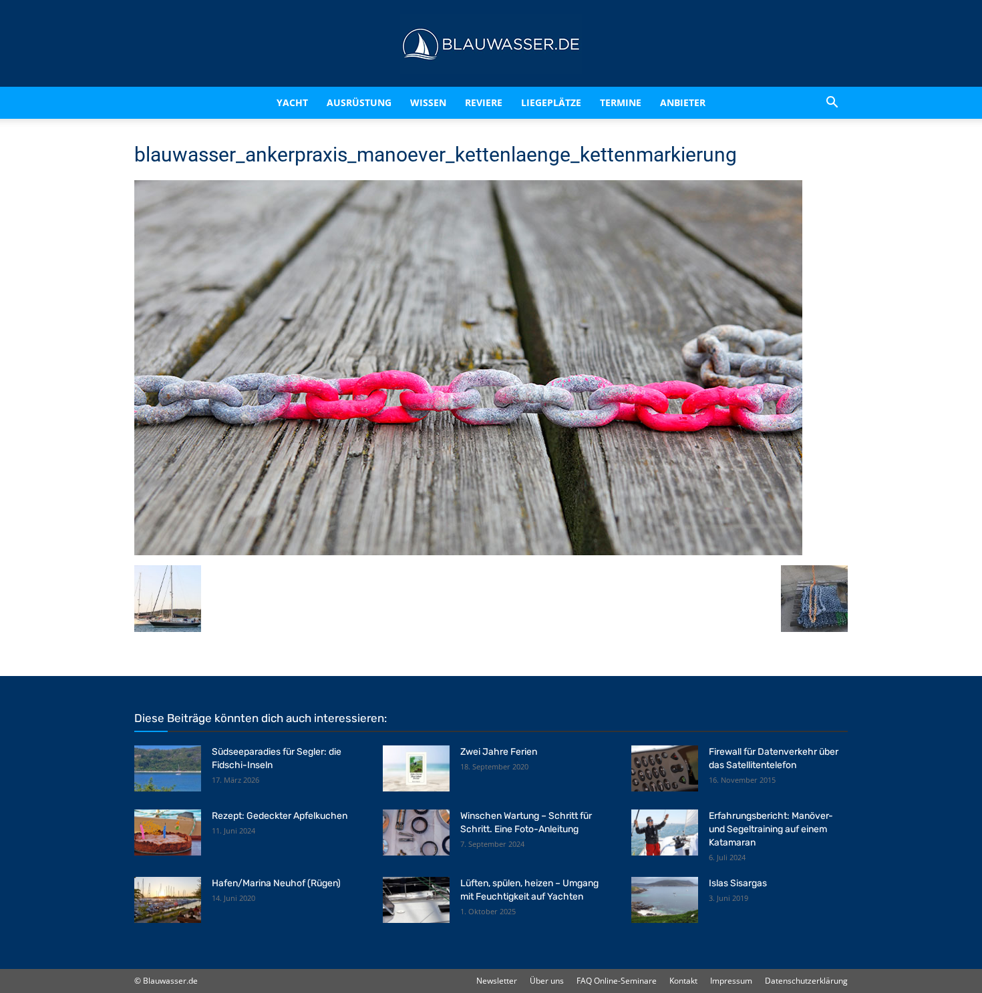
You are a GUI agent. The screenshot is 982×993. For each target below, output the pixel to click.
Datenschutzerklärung (806, 980)
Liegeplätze (551, 102)
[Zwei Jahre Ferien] (416, 768)
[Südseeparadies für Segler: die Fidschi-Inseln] (167, 768)
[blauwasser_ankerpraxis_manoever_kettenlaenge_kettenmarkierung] (468, 551)
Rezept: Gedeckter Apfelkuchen (279, 815)
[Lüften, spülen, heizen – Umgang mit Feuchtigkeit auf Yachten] (416, 900)
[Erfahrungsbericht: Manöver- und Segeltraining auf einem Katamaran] (664, 832)
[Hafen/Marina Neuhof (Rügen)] (167, 900)
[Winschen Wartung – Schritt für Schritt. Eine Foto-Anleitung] (416, 832)
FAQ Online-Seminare (617, 980)
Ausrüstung (359, 102)
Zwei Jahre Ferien (498, 751)
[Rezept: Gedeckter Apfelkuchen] (167, 832)
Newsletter (496, 980)
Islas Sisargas (738, 883)
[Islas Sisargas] (664, 900)
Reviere (483, 102)
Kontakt (683, 980)
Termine (620, 102)
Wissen (428, 102)
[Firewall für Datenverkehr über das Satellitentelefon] (664, 768)
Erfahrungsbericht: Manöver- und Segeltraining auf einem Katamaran (771, 829)
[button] (832, 103)
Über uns (547, 980)
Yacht (292, 102)
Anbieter (682, 102)
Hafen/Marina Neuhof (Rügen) (276, 883)
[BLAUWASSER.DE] (491, 44)
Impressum (731, 980)
